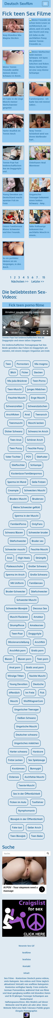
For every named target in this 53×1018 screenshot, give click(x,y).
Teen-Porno (39, 380)
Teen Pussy (16, 448)
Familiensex (36, 583)
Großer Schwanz (37, 566)
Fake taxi (17, 827)
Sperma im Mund (16, 481)
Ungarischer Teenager (26, 709)
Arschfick (40, 642)
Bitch (13, 372)
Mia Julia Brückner (17, 380)
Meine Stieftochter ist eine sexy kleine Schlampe (38, 70)
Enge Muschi (38, 397)
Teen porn (42, 658)
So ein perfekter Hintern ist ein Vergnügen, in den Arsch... (12, 262)
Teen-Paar (17, 633)
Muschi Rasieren (19, 616)
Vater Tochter (13, 456)
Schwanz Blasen (14, 532)
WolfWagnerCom (33, 701)
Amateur (38, 616)
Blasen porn (24, 658)
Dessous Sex (40, 608)
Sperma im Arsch (15, 574)
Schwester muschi (15, 549)
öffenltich (14, 692)
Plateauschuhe (14, 566)
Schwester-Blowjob (16, 608)
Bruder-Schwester (15, 591)
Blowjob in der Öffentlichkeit (26, 819)
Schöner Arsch (35, 439)
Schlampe (35, 465)
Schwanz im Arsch (38, 431)
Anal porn (14, 667)
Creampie (13, 490)
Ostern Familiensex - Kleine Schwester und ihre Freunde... (13, 229)
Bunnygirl (35, 768)
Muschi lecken (36, 422)
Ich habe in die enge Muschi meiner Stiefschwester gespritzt (13, 103)
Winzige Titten (16, 675)
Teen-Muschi (14, 389)
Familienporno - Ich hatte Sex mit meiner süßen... (39, 102)
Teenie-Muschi (26, 785)
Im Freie (29, 692)
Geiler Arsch (34, 827)
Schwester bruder (38, 532)
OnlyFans (37, 524)
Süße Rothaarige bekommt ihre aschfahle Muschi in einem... (39, 230)
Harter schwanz (18, 751)
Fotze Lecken (15, 760)
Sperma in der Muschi (26, 515)
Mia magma (41, 363)
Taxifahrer (37, 802)
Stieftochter (18, 465)
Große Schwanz (38, 574)
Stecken (38, 372)
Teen (8, 363)
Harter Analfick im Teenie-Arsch (11, 132)
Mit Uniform (17, 583)
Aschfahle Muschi (34, 776)
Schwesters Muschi (34, 490)
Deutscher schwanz (26, 734)
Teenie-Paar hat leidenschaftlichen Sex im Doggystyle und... (12, 167)
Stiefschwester (18, 540)
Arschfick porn (18, 650)
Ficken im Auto (18, 802)
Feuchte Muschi (16, 397)
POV (28, 456)
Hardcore (38, 751)
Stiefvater (42, 456)
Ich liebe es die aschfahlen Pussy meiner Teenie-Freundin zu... (38, 39)
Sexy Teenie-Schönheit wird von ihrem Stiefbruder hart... (38, 135)
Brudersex (37, 498)
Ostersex (14, 776)
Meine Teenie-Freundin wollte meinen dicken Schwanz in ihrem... (12, 71)
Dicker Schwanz (13, 431)
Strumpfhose (17, 625)
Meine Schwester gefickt (26, 507)
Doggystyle (34, 633)
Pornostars (23, 363)
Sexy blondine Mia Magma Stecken (12, 36)
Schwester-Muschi (26, 599)
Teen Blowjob (17, 835)
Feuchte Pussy (36, 448)
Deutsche (38, 684)
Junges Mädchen (36, 389)
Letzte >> (37, 281)
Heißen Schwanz (26, 717)
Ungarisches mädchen (26, 743)
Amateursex (36, 625)
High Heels (24, 557)
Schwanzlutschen (37, 406)
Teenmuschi (16, 422)
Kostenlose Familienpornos (26, 473)
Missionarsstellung (18, 642)
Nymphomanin (26, 810)
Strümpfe (41, 557)
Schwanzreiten (14, 406)
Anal (27, 414)
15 (43, 277)
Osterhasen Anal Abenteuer (37, 164)
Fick (42, 692)
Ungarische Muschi (26, 726)
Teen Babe (37, 835)
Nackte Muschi (37, 675)
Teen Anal (15, 439)
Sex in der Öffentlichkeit (26, 793)
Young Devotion (19, 684)
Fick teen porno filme (26, 305)
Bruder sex (37, 540)
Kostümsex (18, 768)
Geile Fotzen (39, 481)
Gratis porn (37, 650)
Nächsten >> (20, 281)
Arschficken (12, 414)
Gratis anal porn (35, 667)
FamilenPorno (18, 524)
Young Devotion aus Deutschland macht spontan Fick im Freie (12, 199)
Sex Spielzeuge (36, 760)
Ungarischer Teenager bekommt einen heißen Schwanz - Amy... (39, 199)
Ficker (25, 372)
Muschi (14, 701)
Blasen (8, 658)
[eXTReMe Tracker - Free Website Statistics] (27, 1015)
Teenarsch (41, 414)
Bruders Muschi (18, 498)
